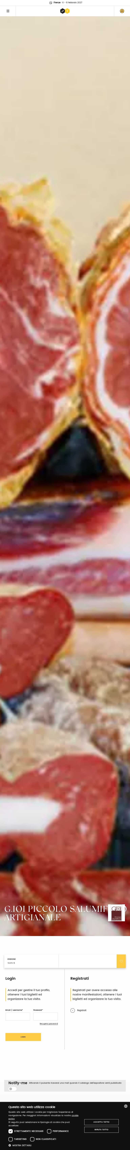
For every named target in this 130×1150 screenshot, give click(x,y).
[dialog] (65, 1126)
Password (37, 1010)
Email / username (13, 1010)
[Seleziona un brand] (65, 11)
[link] (122, 11)
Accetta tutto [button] (101, 1122)
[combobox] (125, 1106)
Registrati (81, 1010)
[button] (44, 1145)
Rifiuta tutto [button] (101, 1129)
